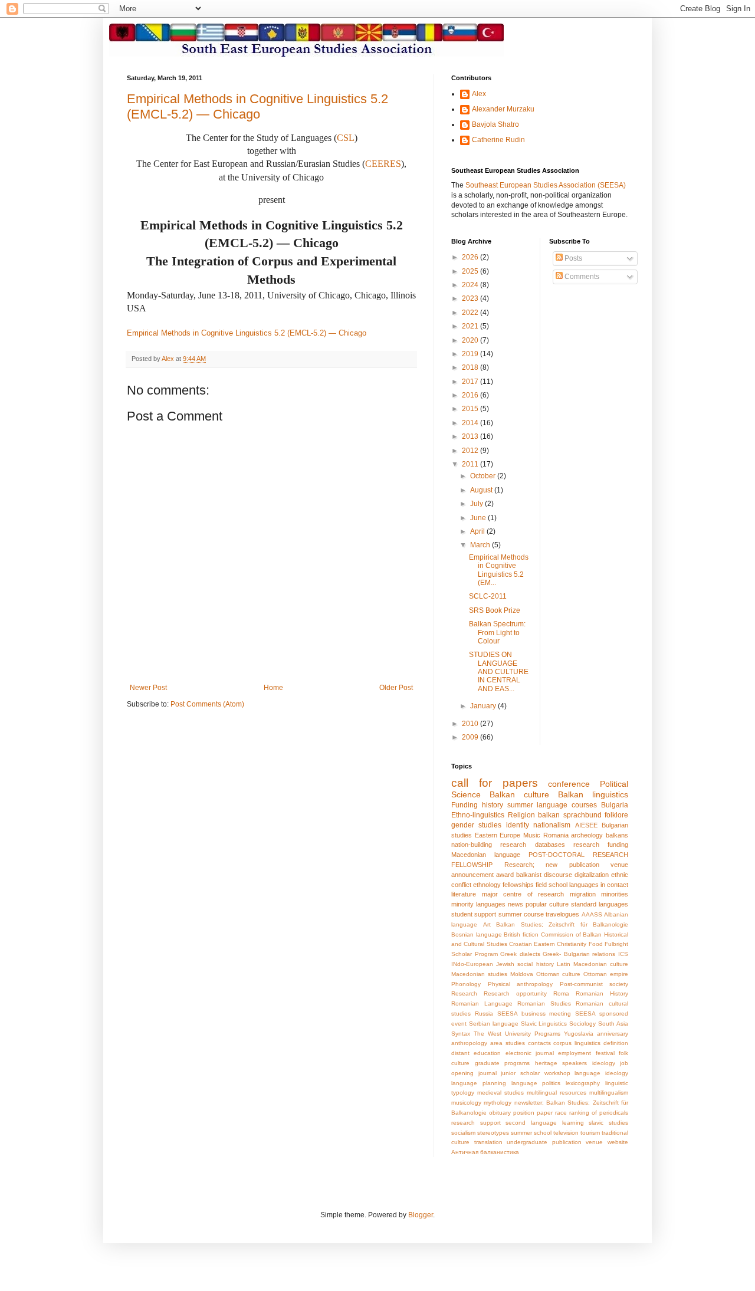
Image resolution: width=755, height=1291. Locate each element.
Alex (479, 94)
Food (596, 944)
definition (615, 1043)
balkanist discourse (544, 874)
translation (488, 1142)
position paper (533, 1112)
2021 (471, 326)
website (618, 1142)
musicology (466, 1102)
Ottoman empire (605, 974)
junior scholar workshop (535, 1073)
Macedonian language (485, 854)
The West (487, 1033)
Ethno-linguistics (477, 815)
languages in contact (598, 884)
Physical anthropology (520, 984)
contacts (539, 1043)
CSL (345, 138)
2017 (471, 381)
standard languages (599, 904)
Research (464, 993)
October (483, 476)
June (479, 518)
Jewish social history (524, 964)
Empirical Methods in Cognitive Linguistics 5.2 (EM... (498, 570)
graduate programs (502, 1063)
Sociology (582, 1023)
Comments (581, 276)
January (484, 706)
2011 (471, 464)
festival (605, 1053)
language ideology (601, 1073)
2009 (471, 737)
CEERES (383, 164)
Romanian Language (482, 1003)
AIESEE (586, 825)
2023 (471, 298)
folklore (616, 815)
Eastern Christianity (560, 944)
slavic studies (608, 1122)
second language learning (544, 1122)
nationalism (551, 825)
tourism (590, 1132)
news (515, 904)
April (478, 531)
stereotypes (493, 1132)
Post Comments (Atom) (207, 704)
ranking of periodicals (598, 1112)
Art (487, 924)
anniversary (612, 1033)
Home (273, 688)
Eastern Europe (498, 835)
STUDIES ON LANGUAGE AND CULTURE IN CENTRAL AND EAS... (498, 672)
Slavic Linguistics (544, 1023)
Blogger (420, 1215)
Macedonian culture (600, 964)
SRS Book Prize (494, 610)
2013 (471, 436)
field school (551, 884)
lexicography (583, 1083)
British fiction (521, 934)
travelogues (562, 914)
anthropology (469, 1043)
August (482, 490)
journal (487, 1073)
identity (517, 825)
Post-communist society (594, 984)
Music (531, 835)
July (477, 504)
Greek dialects (520, 954)
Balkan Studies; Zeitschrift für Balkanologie (562, 924)
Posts (572, 258)
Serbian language (493, 1023)
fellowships (518, 884)
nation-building (471, 844)
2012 (471, 450)
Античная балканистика (485, 1152)
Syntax (460, 1033)
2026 (471, 257)
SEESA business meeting (534, 1013)
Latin (563, 964)
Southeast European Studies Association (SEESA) (545, 185)
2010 (471, 724)
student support (473, 914)
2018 (471, 367)
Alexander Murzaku (503, 109)
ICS (623, 954)
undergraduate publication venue (555, 1142)
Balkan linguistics (593, 794)
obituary (500, 1112)
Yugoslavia (578, 1033)
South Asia (613, 1023)
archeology (587, 835)
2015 (471, 409)
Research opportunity (515, 993)
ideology (603, 1063)
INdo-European (472, 964)
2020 (471, 340)
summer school (531, 1132)
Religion (521, 815)
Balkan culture (519, 794)
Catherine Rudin (498, 140)
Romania (556, 835)
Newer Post (148, 688)
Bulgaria (614, 805)
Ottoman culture (558, 974)
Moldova (521, 974)
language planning (478, 1083)
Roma (561, 993)
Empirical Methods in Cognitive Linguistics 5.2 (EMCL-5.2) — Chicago (257, 106)
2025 (471, 271)
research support (476, 1122)
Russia (484, 1013)
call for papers (494, 783)
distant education (476, 1053)
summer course (521, 914)
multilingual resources (556, 1092)
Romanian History (602, 993)
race (561, 1112)
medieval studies (500, 1092)
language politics (536, 1083)
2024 (471, 285)
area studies (507, 1043)
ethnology (487, 884)
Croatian (520, 944)
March (481, 545)
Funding (464, 805)
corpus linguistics (576, 1043)
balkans (617, 835)
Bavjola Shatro (495, 124)
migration (583, 894)
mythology (497, 1102)
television (566, 1132)
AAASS (592, 914)
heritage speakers (561, 1063)
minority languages (478, 904)
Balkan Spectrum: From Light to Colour (497, 632)
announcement (472, 874)
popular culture (547, 904)
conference (569, 784)
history (492, 805)
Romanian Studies (544, 1003)
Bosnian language (476, 934)
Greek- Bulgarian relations (579, 954)
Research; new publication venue (566, 864)
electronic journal (529, 1053)
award (505, 874)
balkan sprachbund (570, 815)
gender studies (476, 825)
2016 (471, 395)
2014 (471, 423)
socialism (463, 1132)
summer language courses (552, 805)
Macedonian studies (479, 974)
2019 (471, 354)
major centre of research (523, 894)
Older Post (396, 688)
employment (574, 1053)
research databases (532, 844)
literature (463, 894)
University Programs (532, 1033)
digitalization (592, 874)
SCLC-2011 (488, 596)
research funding (600, 844)
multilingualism (608, 1092)
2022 (471, 312)
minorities (614, 894)
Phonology (466, 984)
